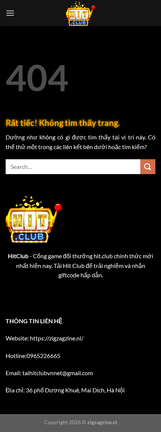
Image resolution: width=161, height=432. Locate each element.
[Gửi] (147, 166)
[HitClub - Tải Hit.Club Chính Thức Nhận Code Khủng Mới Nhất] (80, 13)
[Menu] (10, 13)
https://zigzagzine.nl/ (56, 338)
